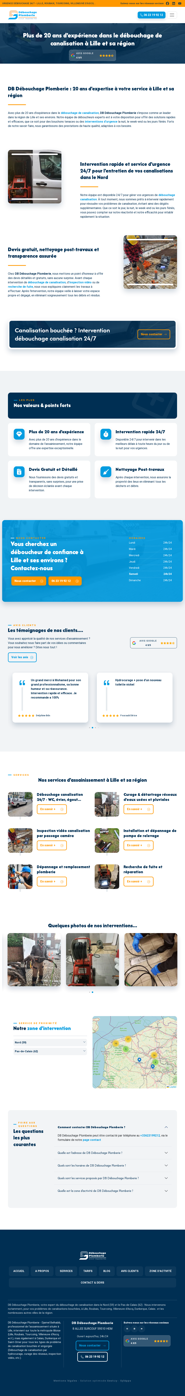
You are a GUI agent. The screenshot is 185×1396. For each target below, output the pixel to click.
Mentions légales (65, 1380)
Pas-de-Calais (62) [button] (26, 1051)
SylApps (125, 1380)
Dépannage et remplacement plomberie (63, 869)
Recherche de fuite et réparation (143, 869)
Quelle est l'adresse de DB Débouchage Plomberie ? (90, 1153)
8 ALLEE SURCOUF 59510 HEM (92, 1328)
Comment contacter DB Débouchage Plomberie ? (91, 1127)
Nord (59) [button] (20, 1042)
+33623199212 (150, 1135)
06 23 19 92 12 (61, 581)
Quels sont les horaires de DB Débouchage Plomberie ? (92, 1165)
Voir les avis (20, 657)
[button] (151, 15)
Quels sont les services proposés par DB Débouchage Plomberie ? (98, 1178)
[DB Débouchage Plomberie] (22, 15)
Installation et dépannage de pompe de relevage (150, 833)
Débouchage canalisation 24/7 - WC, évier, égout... (60, 797)
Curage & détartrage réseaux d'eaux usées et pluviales (150, 797)
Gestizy (112, 1380)
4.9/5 (79, 57)
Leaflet (172, 1086)
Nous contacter (151, 334)
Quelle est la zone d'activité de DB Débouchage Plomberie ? (95, 1191)
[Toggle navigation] (172, 15)
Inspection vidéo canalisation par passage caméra (63, 833)
